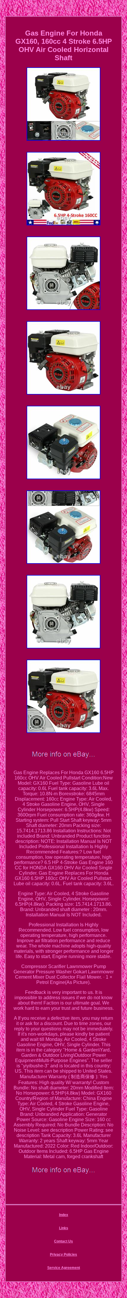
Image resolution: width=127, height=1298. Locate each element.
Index (63, 1215)
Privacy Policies (63, 1254)
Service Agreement (63, 1268)
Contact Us (63, 1241)
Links (63, 1228)
